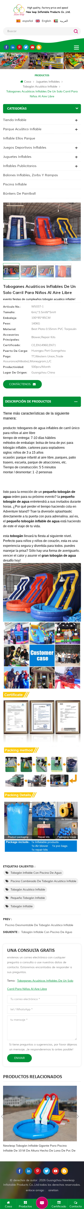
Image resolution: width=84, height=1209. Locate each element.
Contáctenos (20, 384)
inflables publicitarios (19, 166)
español (27, 21)
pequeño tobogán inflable (28, 898)
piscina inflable (15, 184)
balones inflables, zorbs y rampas (30, 175)
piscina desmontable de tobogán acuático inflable (39, 925)
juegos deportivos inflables (24, 148)
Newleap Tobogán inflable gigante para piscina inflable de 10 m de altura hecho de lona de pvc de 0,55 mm (39, 1148)
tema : (40, 985)
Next (77, 1116)
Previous (2, 1116)
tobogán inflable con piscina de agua (36, 873)
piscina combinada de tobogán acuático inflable (43, 881)
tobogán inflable (22, 906)
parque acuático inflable (22, 129)
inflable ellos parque (19, 138)
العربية (64, 21)
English (46, 21)
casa (27, 81)
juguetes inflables (48, 81)
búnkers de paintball (19, 194)
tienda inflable (14, 120)
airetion (53, 1190)
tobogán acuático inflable (40, 86)
